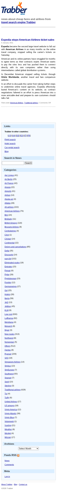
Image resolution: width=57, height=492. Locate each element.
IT (25, 136)
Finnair (8, 271)
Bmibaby (8, 219)
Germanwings (11, 286)
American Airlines (16, 103)
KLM (7, 310)
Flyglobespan (10, 278)
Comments (9, 465)
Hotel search (10, 143)
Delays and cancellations (15, 247)
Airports (8, 191)
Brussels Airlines (12, 227)
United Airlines (11, 402)
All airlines (9, 207)
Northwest (9, 338)
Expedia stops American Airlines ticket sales (27, 39)
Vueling (8, 425)
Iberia (7, 298)
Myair (7, 330)
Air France (9, 183)
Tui (6, 394)
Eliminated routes (12, 263)
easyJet (8, 259)
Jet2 (6, 302)
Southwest (9, 374)
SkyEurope (9, 370)
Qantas (8, 350)
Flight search (10, 139)
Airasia (8, 187)
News (7, 461)
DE (17, 136)
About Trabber (6, 484)
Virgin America (11, 409)
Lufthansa (9, 318)
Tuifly (7, 398)
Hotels (7, 294)
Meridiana (9, 322)
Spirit (7, 382)
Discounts (9, 255)
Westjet (8, 433)
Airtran (7, 195)
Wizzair (8, 437)
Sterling (8, 386)
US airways (9, 405)
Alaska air (9, 199)
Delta (7, 251)
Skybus (8, 366)
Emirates (8, 267)
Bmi (6, 215)
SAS (6, 358)
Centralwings (10, 231)
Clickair (8, 239)
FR (29, 136)
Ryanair (8, 354)
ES (22, 136)
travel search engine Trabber (18, 22)
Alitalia (7, 203)
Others (7, 346)
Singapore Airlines (12, 362)
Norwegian (9, 342)
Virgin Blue (9, 417)
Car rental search (12, 147)
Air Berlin (9, 179)
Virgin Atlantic (10, 413)
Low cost (8, 314)
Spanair (8, 378)
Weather (8, 429)
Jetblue (8, 306)
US (9, 136)
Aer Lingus (9, 175)
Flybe (7, 274)
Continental (10, 243)
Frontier (8, 282)
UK (13, 136)
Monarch (8, 326)
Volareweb (9, 421)
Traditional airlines (31, 103)
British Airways (11, 223)
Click (7, 235)
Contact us (23, 484)
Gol (6, 290)
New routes (9, 334)
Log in (7, 476)
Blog (7, 151)
